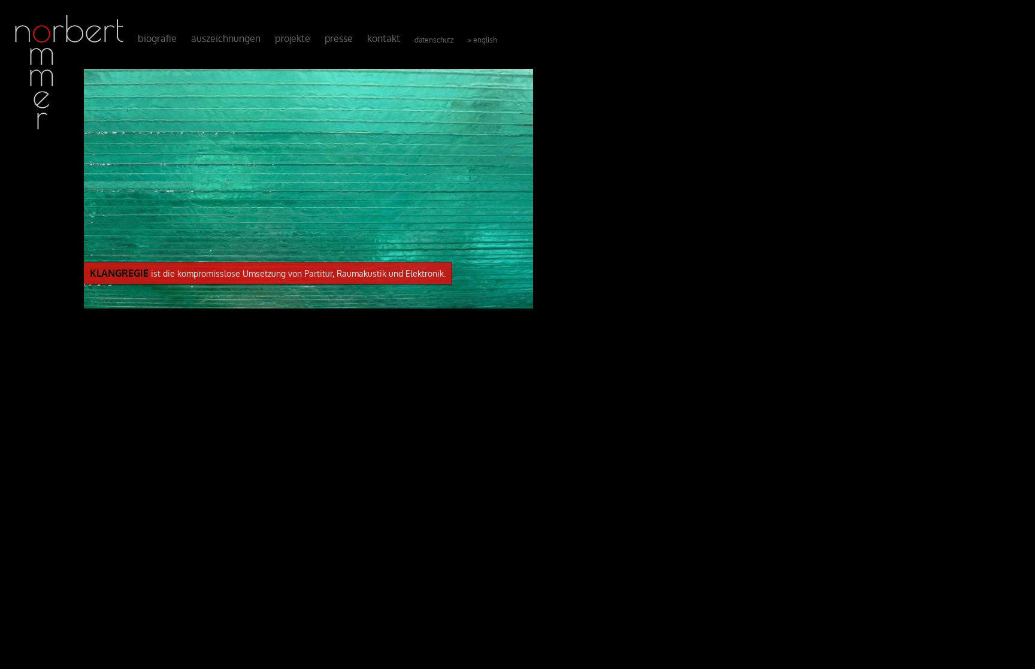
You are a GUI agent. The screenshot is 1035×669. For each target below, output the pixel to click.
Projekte (292, 38)
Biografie (157, 38)
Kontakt (383, 38)
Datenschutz (433, 39)
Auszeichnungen (226, 38)
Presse (339, 38)
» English (482, 39)
